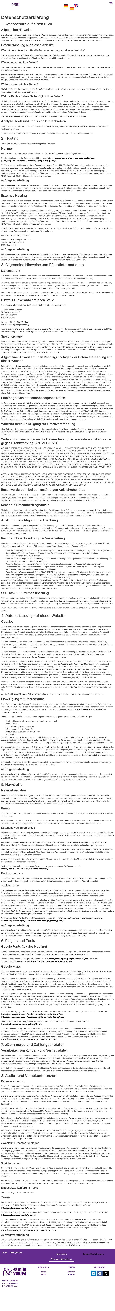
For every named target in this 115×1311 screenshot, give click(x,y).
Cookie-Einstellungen (93, 1254)
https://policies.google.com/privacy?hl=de (51, 961)
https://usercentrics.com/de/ (89, 709)
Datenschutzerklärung (61, 1259)
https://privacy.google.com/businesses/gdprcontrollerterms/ (30, 1014)
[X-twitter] (106, 1273)
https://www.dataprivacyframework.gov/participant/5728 (28, 1230)
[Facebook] (100, 1273)
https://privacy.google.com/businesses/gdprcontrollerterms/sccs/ (32, 1017)
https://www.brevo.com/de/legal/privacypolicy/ (41, 921)
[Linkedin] (93, 1273)
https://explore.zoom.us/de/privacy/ (18, 1208)
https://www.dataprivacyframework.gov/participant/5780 (28, 1039)
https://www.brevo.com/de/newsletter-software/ (24, 869)
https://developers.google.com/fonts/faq (68, 959)
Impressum (61, 1254)
